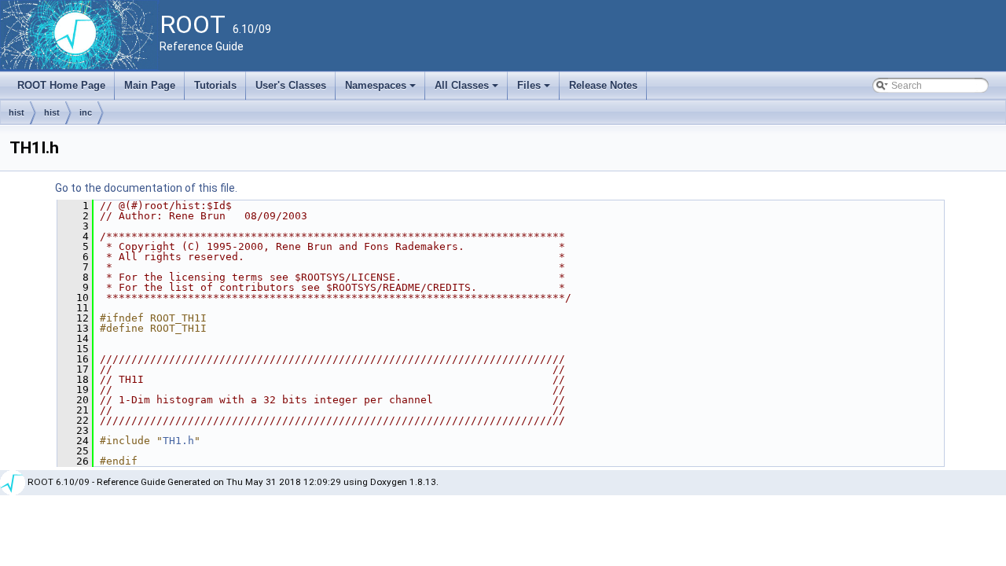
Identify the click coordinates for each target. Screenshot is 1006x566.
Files (535, 89)
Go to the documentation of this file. (146, 188)
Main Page (149, 85)
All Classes (468, 89)
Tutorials (215, 85)
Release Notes (603, 85)
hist (16, 112)
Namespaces (381, 89)
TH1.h (178, 441)
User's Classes (290, 85)
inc (85, 112)
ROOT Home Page (61, 85)
